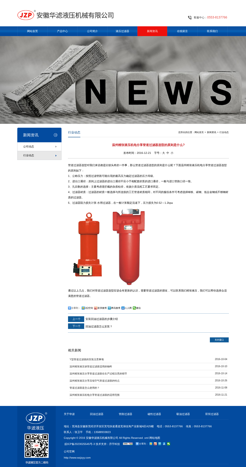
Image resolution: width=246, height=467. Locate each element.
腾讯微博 (115, 308)
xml (146, 437)
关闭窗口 (219, 340)
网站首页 (32, 31)
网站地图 (154, 437)
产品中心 (62, 31)
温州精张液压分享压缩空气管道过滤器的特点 (95, 380)
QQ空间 (89, 308)
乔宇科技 (114, 443)
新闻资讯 (152, 31)
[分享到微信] (168, 443)
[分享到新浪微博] (155, 443)
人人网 (128, 308)
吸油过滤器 (183, 414)
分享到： (76, 308)
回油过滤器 (96, 414)
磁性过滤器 (154, 414)
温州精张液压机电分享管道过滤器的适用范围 (95, 395)
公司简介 (92, 31)
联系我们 (212, 31)
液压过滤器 (122, 31)
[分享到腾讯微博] (159, 443)
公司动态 (28, 146)
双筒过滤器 (212, 414)
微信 (138, 308)
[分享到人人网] (164, 443)
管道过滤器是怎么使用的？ (85, 388)
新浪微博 (102, 308)
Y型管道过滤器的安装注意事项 (87, 359)
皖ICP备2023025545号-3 (80, 443)
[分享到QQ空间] (151, 443)
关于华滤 (69, 414)
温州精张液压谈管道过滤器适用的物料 (91, 366)
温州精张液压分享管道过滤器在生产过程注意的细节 (98, 373)
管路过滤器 (125, 414)
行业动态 (28, 155)
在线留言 (182, 31)
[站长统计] (128, 443)
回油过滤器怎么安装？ (92, 326)
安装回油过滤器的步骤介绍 (95, 318)
